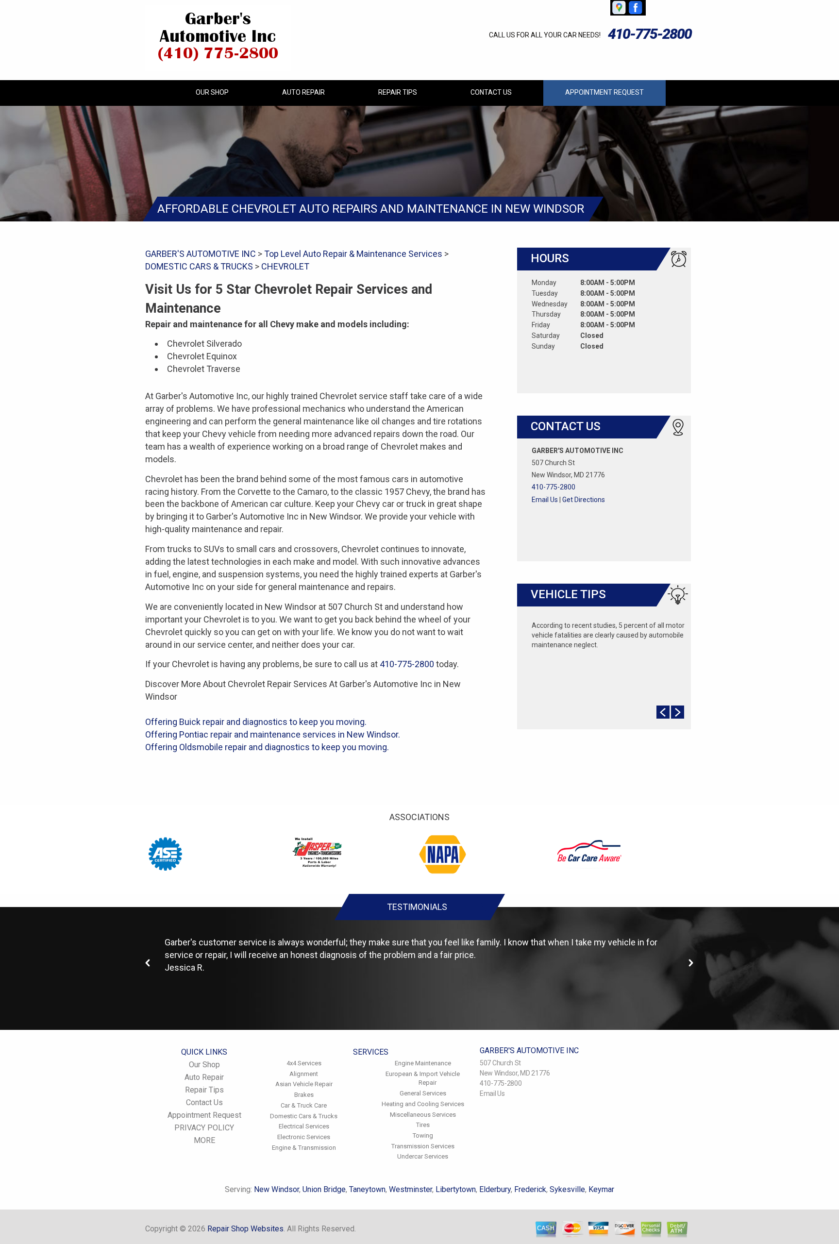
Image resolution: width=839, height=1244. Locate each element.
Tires (423, 1124)
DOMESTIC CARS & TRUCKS (199, 266)
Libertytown (456, 1189)
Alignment (303, 1073)
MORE (204, 1140)
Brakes (304, 1094)
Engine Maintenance (423, 1063)
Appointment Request (604, 92)
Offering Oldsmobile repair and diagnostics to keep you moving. (267, 747)
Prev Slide (663, 712)
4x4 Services (303, 1063)
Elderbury (495, 1189)
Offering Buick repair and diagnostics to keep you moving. (256, 722)
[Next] (691, 963)
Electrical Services (304, 1126)
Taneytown (367, 1189)
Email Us (545, 500)
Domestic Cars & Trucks (303, 1116)
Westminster (410, 1189)
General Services (423, 1093)
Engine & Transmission (304, 1147)
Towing (423, 1135)
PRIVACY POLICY (204, 1127)
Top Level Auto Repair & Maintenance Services (353, 254)
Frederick (530, 1189)
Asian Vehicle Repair (304, 1084)
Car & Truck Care (304, 1105)
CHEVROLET (285, 266)
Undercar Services (422, 1156)
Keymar (601, 1189)
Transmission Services (422, 1146)
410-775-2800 (649, 33)
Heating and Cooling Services (423, 1104)
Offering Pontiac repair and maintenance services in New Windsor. (272, 734)
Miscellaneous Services (423, 1114)
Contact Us (491, 92)
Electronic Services (303, 1137)
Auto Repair (303, 92)
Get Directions (583, 500)
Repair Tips (397, 92)
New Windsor (276, 1189)
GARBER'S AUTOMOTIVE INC (200, 254)
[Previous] (148, 963)
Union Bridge (324, 1189)
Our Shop (212, 92)
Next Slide (677, 712)
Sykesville (567, 1189)
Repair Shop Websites (245, 1228)
